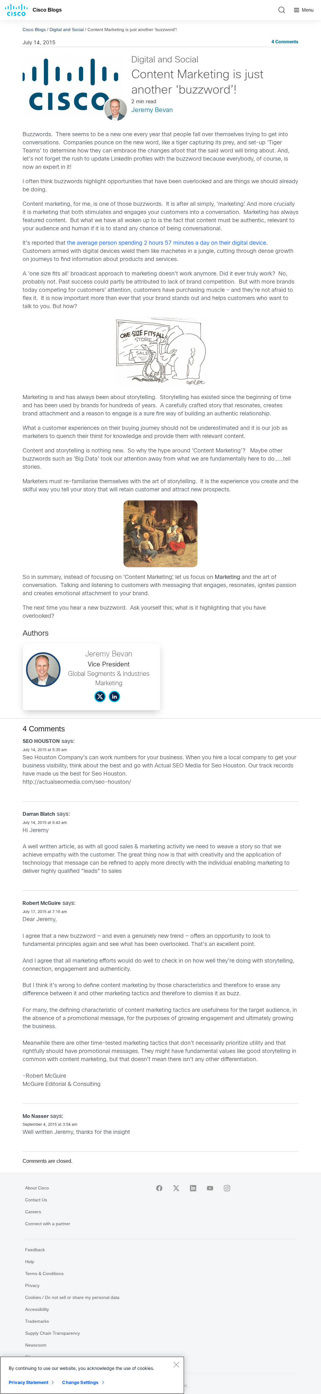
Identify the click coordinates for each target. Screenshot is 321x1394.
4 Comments (284, 42)
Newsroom (35, 1345)
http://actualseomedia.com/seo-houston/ (77, 782)
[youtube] (210, 1188)
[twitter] (176, 1188)
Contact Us (36, 1199)
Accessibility (37, 1309)
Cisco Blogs (47, 10)
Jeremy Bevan (152, 110)
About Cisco (37, 1187)
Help (29, 1261)
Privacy (32, 1285)
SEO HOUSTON (41, 741)
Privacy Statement (28, 1382)
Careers (33, 1211)
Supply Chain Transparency (52, 1333)
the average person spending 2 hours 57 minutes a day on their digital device (166, 243)
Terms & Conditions (44, 1273)
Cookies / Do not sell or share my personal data (72, 1297)
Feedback (35, 1249)
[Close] (176, 1364)
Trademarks (37, 1321)
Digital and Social (67, 29)
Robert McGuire (42, 903)
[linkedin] (193, 1188)
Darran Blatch (39, 814)
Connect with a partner (47, 1223)
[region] (92, 1375)
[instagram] (227, 1188)
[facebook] (159, 1188)
